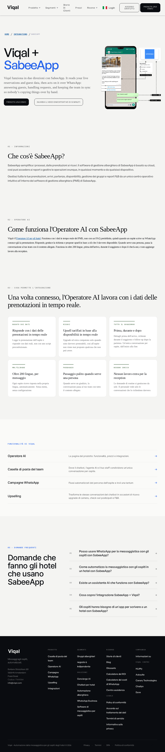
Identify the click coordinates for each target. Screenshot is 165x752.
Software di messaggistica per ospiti (86, 711)
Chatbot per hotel (86, 684)
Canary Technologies (146, 680)
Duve (138, 692)
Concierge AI (84, 678)
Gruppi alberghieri (86, 656)
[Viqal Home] (13, 8)
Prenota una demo (150, 8)
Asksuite (140, 674)
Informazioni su (143, 656)
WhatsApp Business (87, 700)
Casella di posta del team (57, 658)
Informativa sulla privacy (114, 726)
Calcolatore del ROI (116, 674)
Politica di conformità (124, 745)
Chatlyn (140, 686)
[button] (34, 7)
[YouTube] (156, 745)
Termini (98, 745)
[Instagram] (151, 745)
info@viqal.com (15, 683)
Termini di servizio (115, 718)
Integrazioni (54, 688)
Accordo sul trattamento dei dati (116, 710)
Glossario (111, 668)
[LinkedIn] (147, 745)
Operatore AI (54, 666)
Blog (108, 662)
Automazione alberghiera (84, 692)
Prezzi (78, 7)
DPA (108, 745)
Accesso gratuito (129, 8)
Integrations (20, 34)
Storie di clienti (66, 8)
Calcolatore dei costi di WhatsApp (116, 681)
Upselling (52, 682)
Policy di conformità (116, 702)
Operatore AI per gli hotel (28, 238)
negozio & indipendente (83, 664)
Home (7, 34)
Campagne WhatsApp (53, 674)
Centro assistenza (115, 690)
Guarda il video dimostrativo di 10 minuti (58, 102)
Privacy (87, 745)
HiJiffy (139, 668)
